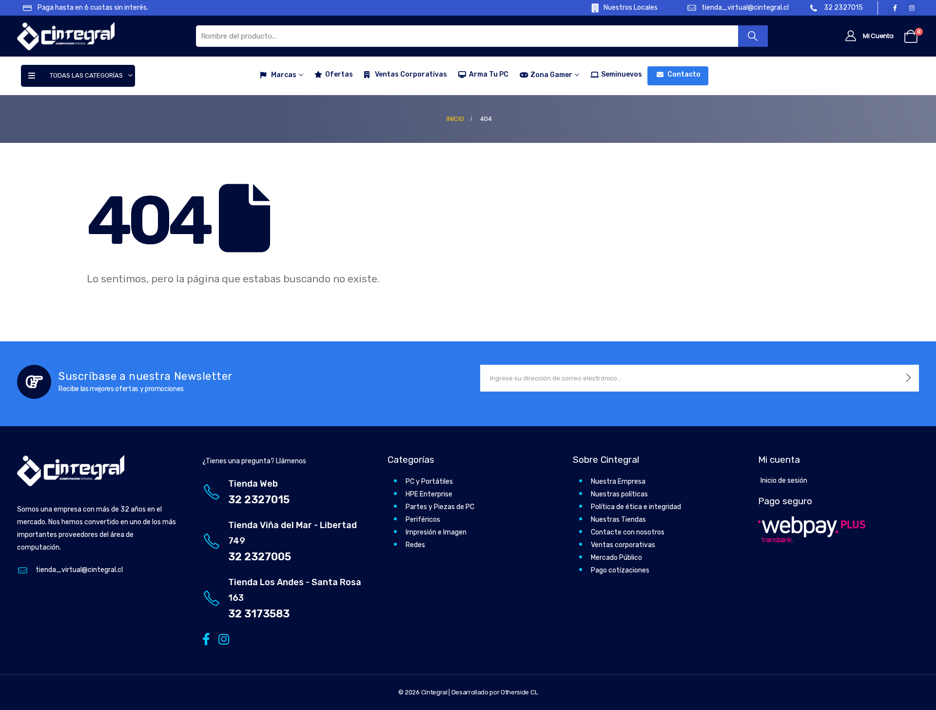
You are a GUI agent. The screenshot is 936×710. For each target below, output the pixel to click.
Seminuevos (621, 74)
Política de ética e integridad (636, 507)
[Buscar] (753, 36)
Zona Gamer (551, 75)
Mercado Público (616, 557)
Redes (415, 545)
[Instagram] (911, 8)
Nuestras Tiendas (618, 519)
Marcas (283, 75)
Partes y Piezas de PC (440, 507)
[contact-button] (908, 378)
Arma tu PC (488, 74)
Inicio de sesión (783, 480)
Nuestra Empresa (618, 481)
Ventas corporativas (623, 545)
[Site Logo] (66, 36)
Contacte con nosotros (627, 532)
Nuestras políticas (619, 494)
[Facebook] (895, 8)
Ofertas (339, 74)
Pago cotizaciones (620, 570)
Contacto (684, 74)
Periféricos (423, 519)
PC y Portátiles (429, 481)
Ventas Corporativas (411, 74)
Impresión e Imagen (436, 532)
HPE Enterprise (429, 494)
